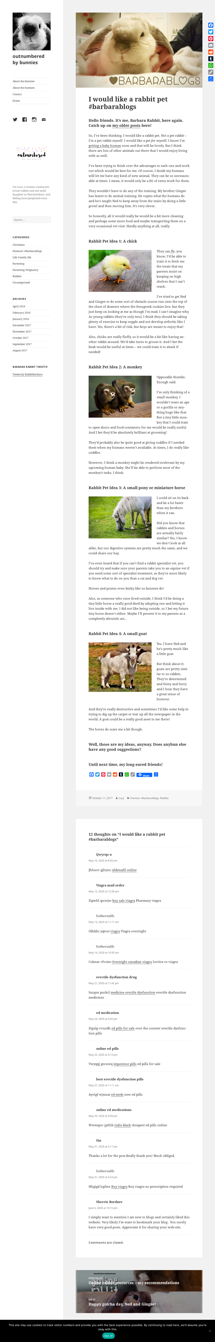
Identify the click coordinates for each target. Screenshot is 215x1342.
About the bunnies (23, 81)
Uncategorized (21, 282)
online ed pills (107, 1048)
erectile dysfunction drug (116, 977)
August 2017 (20, 350)
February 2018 (21, 312)
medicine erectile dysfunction (133, 992)
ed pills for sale (123, 1028)
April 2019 (19, 306)
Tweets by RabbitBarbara (28, 374)
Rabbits (17, 276)
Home (16, 101)
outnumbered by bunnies (29, 59)
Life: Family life (22, 257)
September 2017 (22, 344)
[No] (210, 1331)
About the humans (24, 88)
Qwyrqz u (104, 854)
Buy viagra (119, 1186)
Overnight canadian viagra (132, 962)
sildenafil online (124, 870)
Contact (17, 94)
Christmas (19, 245)
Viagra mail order (110, 885)
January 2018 (21, 319)
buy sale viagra (123, 900)
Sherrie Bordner (109, 1202)
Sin (98, 1140)
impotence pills (124, 1064)
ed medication (107, 1013)
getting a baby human (105, 145)
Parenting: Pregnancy (25, 270)
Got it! (108, 1335)
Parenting (18, 263)
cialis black (122, 1125)
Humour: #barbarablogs (27, 251)
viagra (115, 931)
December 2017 (22, 325)
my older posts (126, 125)
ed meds (117, 1094)
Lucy (121, 798)
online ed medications (113, 1110)
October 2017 (21, 338)
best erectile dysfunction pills (119, 1079)
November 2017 (22, 331)
